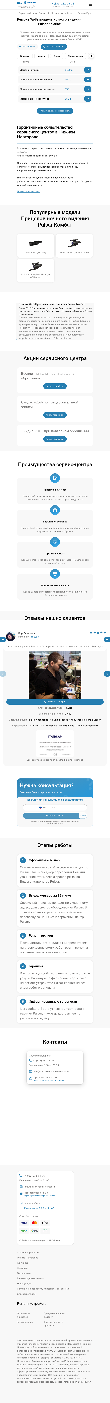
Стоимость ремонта (28, 1252)
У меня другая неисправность (55, 110)
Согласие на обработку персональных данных (43, 1288)
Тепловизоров (25, 1322)
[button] (3, 639)
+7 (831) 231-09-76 (62, 3)
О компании (24, 1273)
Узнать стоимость (55, 46)
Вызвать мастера (56, 701)
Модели (41, 56)
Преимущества (75, 56)
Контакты (22, 1262)
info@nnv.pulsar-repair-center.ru (51, 1071)
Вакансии (22, 1268)
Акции (57, 56)
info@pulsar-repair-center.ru (39, 1186)
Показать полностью (28, 191)
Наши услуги (24, 1283)
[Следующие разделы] (91, 56)
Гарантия (24, 56)
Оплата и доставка (27, 1257)
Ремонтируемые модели (30, 1278)
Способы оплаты (26, 1293)
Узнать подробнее (54, 386)
